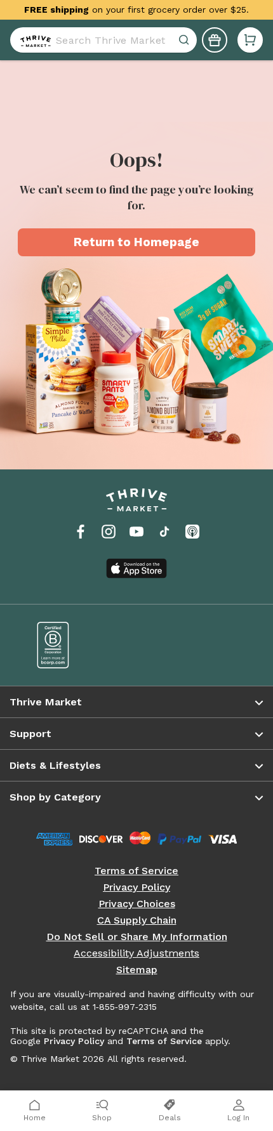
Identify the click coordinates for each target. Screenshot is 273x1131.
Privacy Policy (136, 887)
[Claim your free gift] (214, 40)
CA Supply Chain (136, 920)
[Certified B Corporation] (77, 645)
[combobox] (103, 40)
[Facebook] (81, 532)
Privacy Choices (136, 904)
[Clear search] (185, 40)
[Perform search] (33, 40)
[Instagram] (109, 532)
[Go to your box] (250, 40)
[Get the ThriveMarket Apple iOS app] (136, 568)
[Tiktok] (164, 532)
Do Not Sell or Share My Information (136, 937)
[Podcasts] (192, 532)
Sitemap (136, 970)
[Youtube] (136, 532)
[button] (250, 40)
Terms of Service (136, 871)
